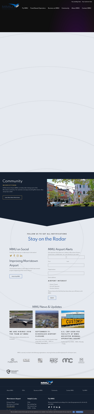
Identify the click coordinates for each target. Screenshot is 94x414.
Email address (52, 277)
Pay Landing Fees (76, 1)
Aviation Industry (54, 288)
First (49, 261)
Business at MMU (38, 390)
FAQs (28, 402)
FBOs (23, 390)
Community (54, 390)
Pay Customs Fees (87, 1)
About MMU (10, 390)
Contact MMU (70, 390)
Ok (73, 411)
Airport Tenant (54, 284)
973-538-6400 (11, 406)
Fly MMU (85, 390)
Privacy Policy (79, 411)
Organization (51, 269)
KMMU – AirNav (31, 408)
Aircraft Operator (55, 286)
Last (68, 261)
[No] (92, 412)
